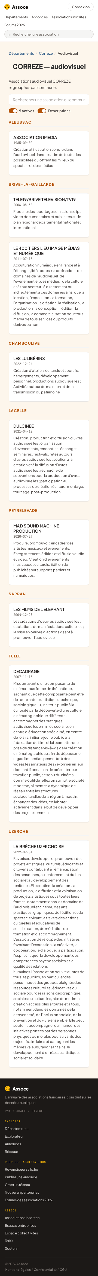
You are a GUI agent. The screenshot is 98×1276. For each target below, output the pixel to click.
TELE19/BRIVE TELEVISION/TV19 (47, 213)
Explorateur (14, 1136)
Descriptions (59, 110)
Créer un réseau (17, 1184)
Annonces (40, 17)
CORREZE (46, 53)
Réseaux (12, 1151)
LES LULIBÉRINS (47, 375)
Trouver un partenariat (22, 1192)
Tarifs (9, 1241)
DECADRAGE (48, 742)
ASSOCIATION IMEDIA (47, 151)
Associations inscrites (68, 17)
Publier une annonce (21, 1177)
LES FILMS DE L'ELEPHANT (48, 623)
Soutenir (12, 1248)
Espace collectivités (21, 1233)
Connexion (81, 7)
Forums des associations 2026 (29, 1200)
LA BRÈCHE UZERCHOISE (48, 952)
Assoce (20, 7)
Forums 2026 (14, 25)
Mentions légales (18, 1270)
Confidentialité (45, 1270)
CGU (63, 1270)
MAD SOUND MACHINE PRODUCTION (48, 550)
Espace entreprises (20, 1225)
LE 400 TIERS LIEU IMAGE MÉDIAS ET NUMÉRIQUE (48, 286)
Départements (16, 17)
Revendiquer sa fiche (21, 1169)
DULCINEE (48, 458)
